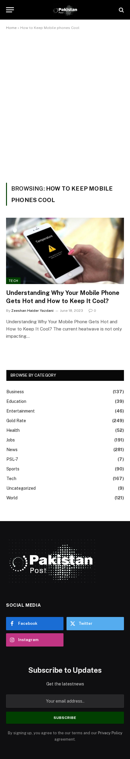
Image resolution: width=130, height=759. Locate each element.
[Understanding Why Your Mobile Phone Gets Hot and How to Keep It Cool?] (65, 251)
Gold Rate (16, 420)
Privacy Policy (110, 733)
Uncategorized (21, 488)
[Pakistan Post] (65, 10)
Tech (13, 281)
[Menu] (10, 10)
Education (16, 401)
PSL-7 (12, 459)
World (12, 497)
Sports (12, 468)
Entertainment (20, 411)
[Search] (121, 10)
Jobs (10, 440)
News (12, 449)
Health (13, 430)
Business (15, 391)
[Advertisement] (65, 105)
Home (11, 28)
